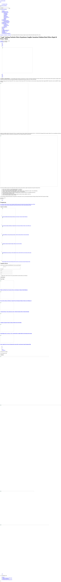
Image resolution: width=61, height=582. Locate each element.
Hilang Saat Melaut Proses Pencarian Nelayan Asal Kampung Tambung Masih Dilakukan (14, 216)
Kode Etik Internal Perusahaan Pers (7, 579)
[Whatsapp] (2, 46)
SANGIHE (2, 41)
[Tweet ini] (2, 44)
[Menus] (0, 1)
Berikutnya (3, 350)
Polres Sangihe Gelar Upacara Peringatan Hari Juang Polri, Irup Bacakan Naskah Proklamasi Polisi (16, 261)
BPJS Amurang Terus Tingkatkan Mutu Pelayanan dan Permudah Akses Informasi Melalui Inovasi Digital (17, 204)
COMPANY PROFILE (5, 578)
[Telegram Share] (2, 45)
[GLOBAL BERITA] (3, 5)
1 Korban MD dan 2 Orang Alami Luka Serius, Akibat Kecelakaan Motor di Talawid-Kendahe (15, 234)
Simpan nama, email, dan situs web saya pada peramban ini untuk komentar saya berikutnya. (14, 275)
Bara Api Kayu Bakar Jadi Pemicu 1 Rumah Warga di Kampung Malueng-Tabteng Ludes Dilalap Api (16, 225)
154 (2, 349)
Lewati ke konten (2, 0)
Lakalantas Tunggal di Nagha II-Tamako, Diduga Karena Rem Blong (12, 243)
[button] (9, 8)
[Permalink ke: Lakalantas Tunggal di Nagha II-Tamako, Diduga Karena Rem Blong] (9, 242)
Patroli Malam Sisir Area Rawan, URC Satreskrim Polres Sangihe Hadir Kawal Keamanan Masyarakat (16, 252)
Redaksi (3, 577)
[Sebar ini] (2, 43)
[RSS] (2, 200)
